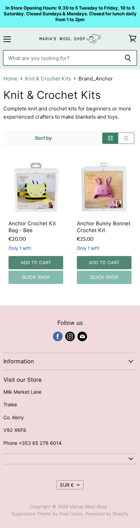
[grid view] (110, 138)
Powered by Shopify (107, 513)
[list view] (126, 138)
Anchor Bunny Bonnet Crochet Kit (103, 226)
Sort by (43, 138)
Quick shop (36, 277)
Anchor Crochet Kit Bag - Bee (32, 226)
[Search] (128, 58)
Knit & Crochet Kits (48, 78)
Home (10, 78)
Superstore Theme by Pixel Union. (48, 513)
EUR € (67, 485)
